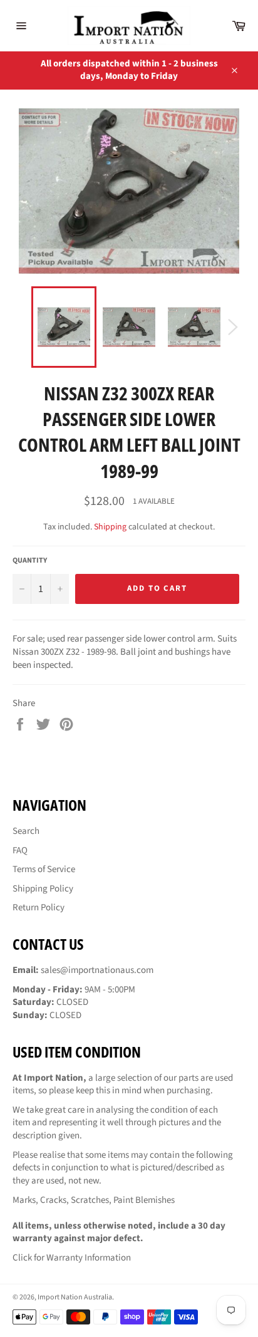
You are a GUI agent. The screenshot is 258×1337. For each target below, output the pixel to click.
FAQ (20, 850)
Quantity (30, 561)
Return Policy (38, 907)
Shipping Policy (43, 888)
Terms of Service (44, 869)
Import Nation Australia (75, 1297)
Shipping (110, 527)
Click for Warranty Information (72, 1257)
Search (26, 831)
